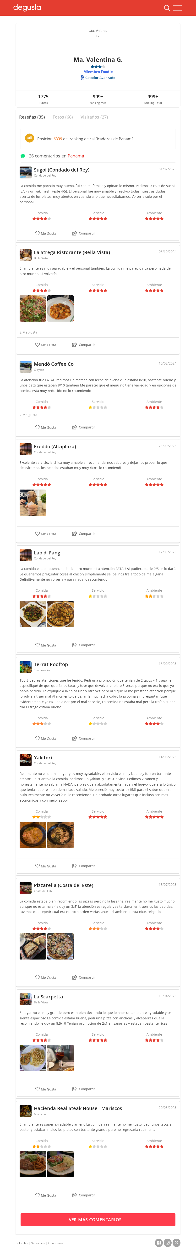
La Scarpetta (48, 996)
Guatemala (55, 1243)
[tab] (32, 117)
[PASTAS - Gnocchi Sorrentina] (60, 308)
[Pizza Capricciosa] (60, 946)
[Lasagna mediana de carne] (33, 946)
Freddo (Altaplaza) (55, 446)
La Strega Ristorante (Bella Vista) (72, 252)
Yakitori (43, 757)
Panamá (76, 156)
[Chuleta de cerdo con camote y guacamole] (33, 1164)
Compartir (87, 233)
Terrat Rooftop (51, 664)
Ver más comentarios (96, 1219)
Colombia (22, 1243)
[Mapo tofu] (60, 613)
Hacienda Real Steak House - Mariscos (78, 1108)
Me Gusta (48, 233)
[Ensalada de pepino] (33, 613)
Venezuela (38, 1243)
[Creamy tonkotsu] (33, 834)
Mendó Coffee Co (54, 364)
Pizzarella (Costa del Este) (63, 885)
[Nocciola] (33, 502)
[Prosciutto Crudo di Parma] (33, 308)
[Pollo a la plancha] (60, 1164)
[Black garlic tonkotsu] (60, 834)
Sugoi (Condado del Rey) (61, 170)
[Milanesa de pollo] (33, 1057)
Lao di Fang (47, 552)
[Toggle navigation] (177, 8)
